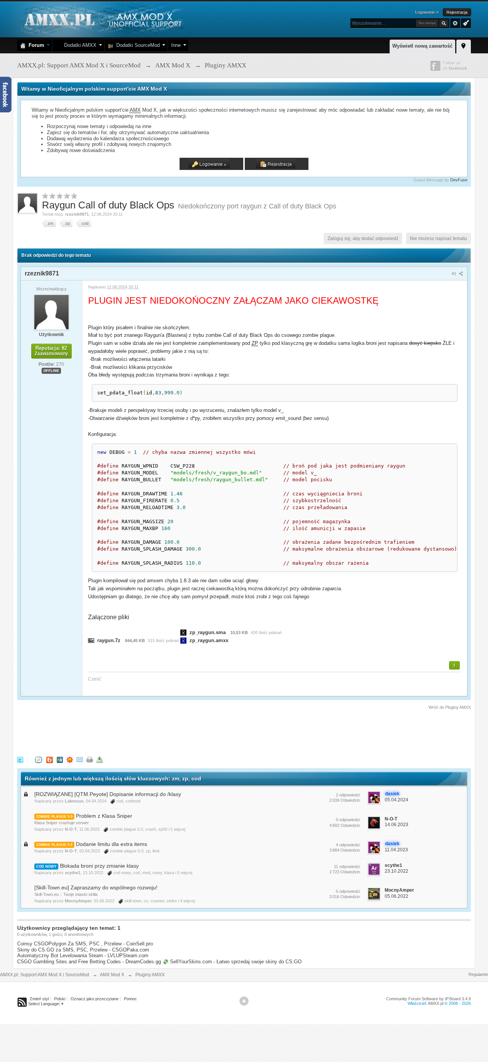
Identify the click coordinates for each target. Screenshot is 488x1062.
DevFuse (458, 180)
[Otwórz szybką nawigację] (463, 45)
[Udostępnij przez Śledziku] (60, 759)
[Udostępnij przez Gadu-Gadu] (70, 759)
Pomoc (130, 998)
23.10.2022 (396, 871)
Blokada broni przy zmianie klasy (99, 866)
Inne (176, 45)
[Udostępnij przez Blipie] (49, 759)
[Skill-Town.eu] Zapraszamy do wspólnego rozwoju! (95, 887)
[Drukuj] (90, 759)
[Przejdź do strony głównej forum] (102, 19)
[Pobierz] (99, 759)
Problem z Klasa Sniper (104, 816)
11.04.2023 (396, 849)
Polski (59, 998)
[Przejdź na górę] (244, 1001)
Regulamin (478, 974)
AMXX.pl (435, 1003)
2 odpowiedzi (348, 795)
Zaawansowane (455, 23)
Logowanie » (426, 12)
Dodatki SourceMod (136, 45)
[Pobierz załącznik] (91, 640)
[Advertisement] (156, 731)
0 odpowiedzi (348, 819)
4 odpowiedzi (348, 845)
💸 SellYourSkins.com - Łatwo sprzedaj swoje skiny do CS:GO (232, 961)
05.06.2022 (396, 896)
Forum (35, 45)
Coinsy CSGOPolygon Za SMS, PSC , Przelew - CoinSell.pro (85, 944)
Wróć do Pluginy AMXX (450, 707)
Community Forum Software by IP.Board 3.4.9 (428, 998)
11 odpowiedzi (347, 866)
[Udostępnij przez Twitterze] (20, 759)
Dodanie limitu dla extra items (111, 844)
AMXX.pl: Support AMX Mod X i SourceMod (44, 974)
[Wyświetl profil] (51, 311)
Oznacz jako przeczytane (95, 998)
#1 (455, 273)
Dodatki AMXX (78, 45)
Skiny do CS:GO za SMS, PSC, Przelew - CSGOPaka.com (83, 950)
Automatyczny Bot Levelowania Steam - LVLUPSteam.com (82, 955)
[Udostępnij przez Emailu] (80, 759)
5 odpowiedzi (348, 891)
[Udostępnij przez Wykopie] (38, 759)
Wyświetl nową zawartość (422, 46)
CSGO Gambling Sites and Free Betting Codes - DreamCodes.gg (89, 961)
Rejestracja (456, 12)
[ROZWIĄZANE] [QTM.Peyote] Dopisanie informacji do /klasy (107, 794)
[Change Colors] (465, 22)
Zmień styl (39, 998)
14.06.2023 (396, 824)
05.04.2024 (396, 800)
